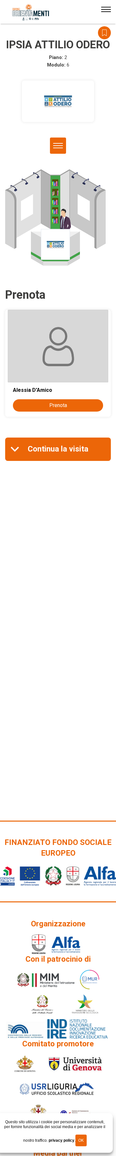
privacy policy (61, 1140)
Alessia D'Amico (32, 390)
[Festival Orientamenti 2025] (30, 12)
